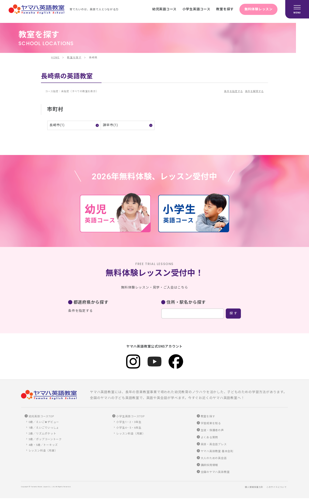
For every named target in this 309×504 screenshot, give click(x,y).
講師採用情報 (209, 465)
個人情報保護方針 (254, 487)
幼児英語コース (164, 9)
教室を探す (225, 9)
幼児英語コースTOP (41, 416)
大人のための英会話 (214, 458)
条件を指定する (233, 91)
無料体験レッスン (258, 9)
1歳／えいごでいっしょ (44, 427)
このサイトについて (276, 487)
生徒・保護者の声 (212, 430)
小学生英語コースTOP (130, 416)
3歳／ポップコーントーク (45, 439)
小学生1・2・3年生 (128, 422)
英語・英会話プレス (214, 444)
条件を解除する (254, 91)
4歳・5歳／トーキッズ (43, 444)
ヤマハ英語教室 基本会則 (217, 451)
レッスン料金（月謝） (43, 450)
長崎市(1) (57, 125)
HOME (55, 57)
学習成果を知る (211, 423)
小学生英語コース (196, 9)
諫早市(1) (110, 125)
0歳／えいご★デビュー (44, 422)
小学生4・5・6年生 (128, 427)
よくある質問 (209, 437)
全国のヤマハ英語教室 (215, 472)
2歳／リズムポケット (42, 433)
